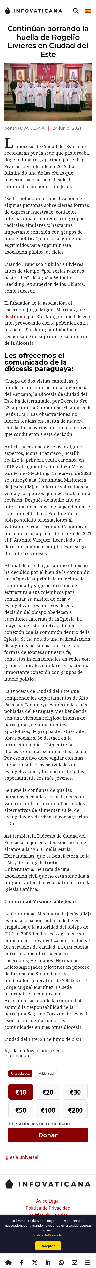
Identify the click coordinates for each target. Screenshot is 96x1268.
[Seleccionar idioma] (88, 11)
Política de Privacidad (48, 1208)
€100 (48, 1110)
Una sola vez (20, 1073)
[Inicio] (8, 1263)
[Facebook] (21, 1263)
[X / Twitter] (35, 1263)
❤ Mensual (46, 1073)
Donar (48, 1135)
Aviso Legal (48, 1201)
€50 (20, 1110)
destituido (15, 316)
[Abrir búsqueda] (76, 11)
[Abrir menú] (88, 1263)
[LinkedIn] (48, 1263)
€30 (75, 1091)
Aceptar (48, 1246)
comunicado (26, 362)
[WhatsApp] (61, 1263)
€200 (75, 1110)
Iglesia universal (21, 1157)
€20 (47, 1091)
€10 (20, 1091)
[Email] (74, 1263)
